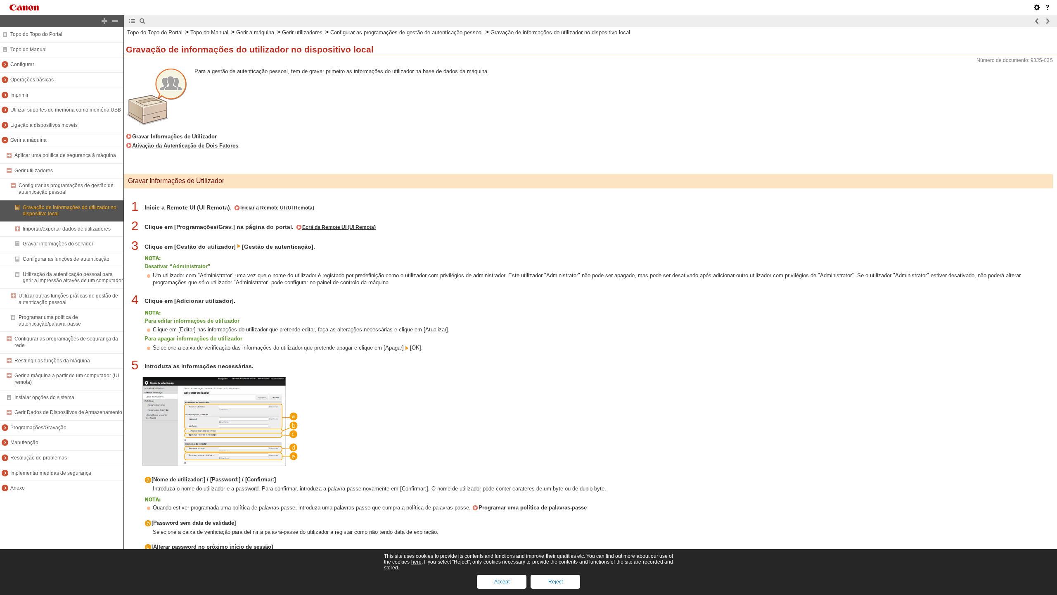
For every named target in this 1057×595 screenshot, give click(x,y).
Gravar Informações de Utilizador (174, 136)
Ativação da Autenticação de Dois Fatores (185, 146)
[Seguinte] (1047, 21)
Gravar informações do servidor (58, 244)
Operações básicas (32, 80)
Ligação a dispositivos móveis (44, 125)
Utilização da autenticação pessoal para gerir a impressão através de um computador (73, 277)
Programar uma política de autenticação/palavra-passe (50, 320)
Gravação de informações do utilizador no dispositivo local (560, 32)
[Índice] (132, 21)
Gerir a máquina (28, 140)
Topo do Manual (28, 49)
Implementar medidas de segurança (50, 473)
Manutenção (24, 442)
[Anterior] (1037, 21)
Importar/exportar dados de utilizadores (67, 229)
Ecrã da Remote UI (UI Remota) (339, 227)
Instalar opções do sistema (44, 397)
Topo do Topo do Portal (36, 34)
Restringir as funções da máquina (52, 361)
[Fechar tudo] (114, 21)
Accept (502, 582)
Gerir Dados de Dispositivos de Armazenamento (68, 412)
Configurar (22, 64)
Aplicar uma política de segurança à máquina (65, 155)
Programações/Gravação (38, 428)
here (416, 562)
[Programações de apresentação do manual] (1036, 7)
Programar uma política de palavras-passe (533, 508)
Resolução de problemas (38, 458)
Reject (555, 582)
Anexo (17, 488)
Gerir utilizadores (33, 171)
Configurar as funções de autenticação (66, 259)
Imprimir (19, 95)
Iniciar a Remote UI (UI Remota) (277, 207)
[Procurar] (142, 21)
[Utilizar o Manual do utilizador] (1047, 7)
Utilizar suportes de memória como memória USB (65, 110)
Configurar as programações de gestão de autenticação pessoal (66, 189)
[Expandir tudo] (104, 21)
